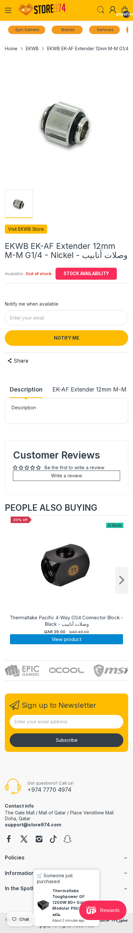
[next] (121, 580)
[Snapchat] (67, 839)
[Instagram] (39, 839)
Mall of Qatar (52, 812)
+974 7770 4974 (49, 789)
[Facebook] (9, 839)
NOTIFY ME (66, 338)
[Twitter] (24, 839)
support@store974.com (33, 824)
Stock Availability (86, 273)
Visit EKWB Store (26, 229)
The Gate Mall (20, 812)
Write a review (66, 475)
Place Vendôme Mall (92, 812)
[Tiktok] (53, 839)
